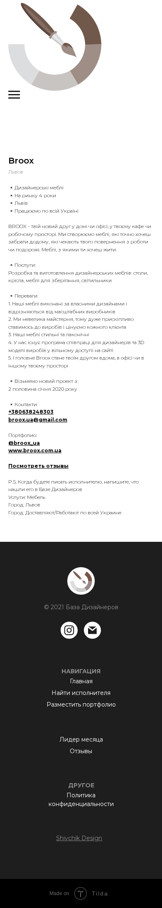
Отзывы (81, 751)
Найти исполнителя (81, 693)
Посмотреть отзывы (38, 466)
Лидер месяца (81, 739)
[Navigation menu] (14, 95)
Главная (81, 681)
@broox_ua (24, 443)
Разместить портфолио (81, 704)
